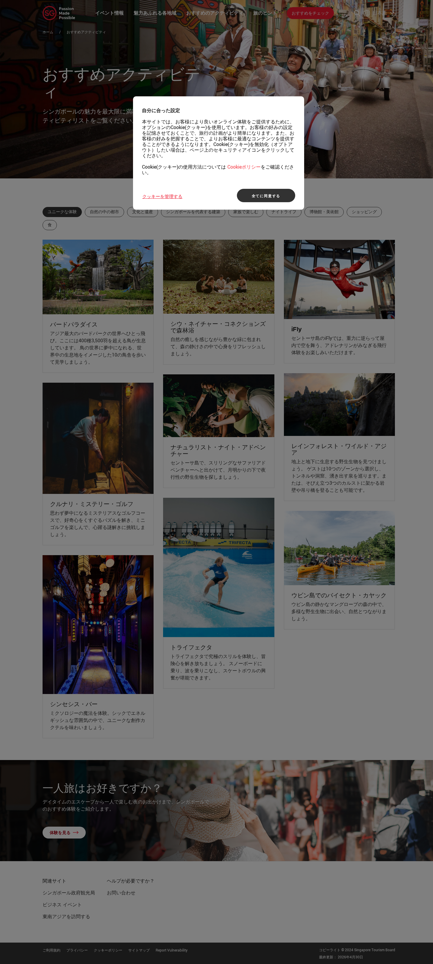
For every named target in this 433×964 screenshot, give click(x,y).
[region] (218, 153)
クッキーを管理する (162, 196)
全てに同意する (266, 195)
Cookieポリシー (244, 167)
